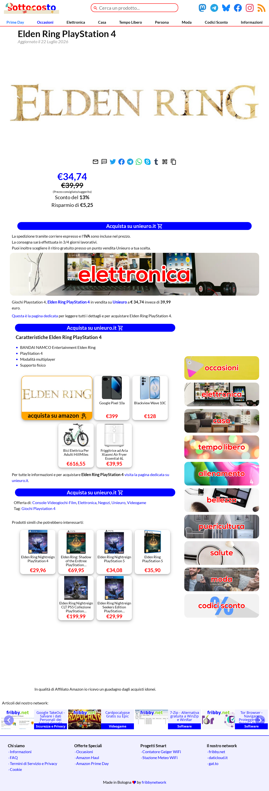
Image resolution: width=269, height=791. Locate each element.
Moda (187, 22)
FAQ (14, 757)
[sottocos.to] (31, 12)
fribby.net (217, 751)
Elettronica (76, 22)
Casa (102, 22)
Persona (162, 22)
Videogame (136, 502)
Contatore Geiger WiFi (161, 751)
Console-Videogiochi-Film (54, 502)
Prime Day (15, 22)
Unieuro (118, 502)
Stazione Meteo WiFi (160, 757)
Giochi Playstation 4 (38, 508)
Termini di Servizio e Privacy (33, 763)
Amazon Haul (87, 757)
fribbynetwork (154, 782)
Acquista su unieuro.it (131, 226)
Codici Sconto (216, 22)
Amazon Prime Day (92, 763)
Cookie (16, 769)
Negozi (104, 502)
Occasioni (45, 22)
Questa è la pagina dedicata (35, 315)
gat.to (213, 763)
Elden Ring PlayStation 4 (68, 302)
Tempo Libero (130, 22)
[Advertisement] (196, 194)
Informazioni (252, 22)
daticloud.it (218, 757)
